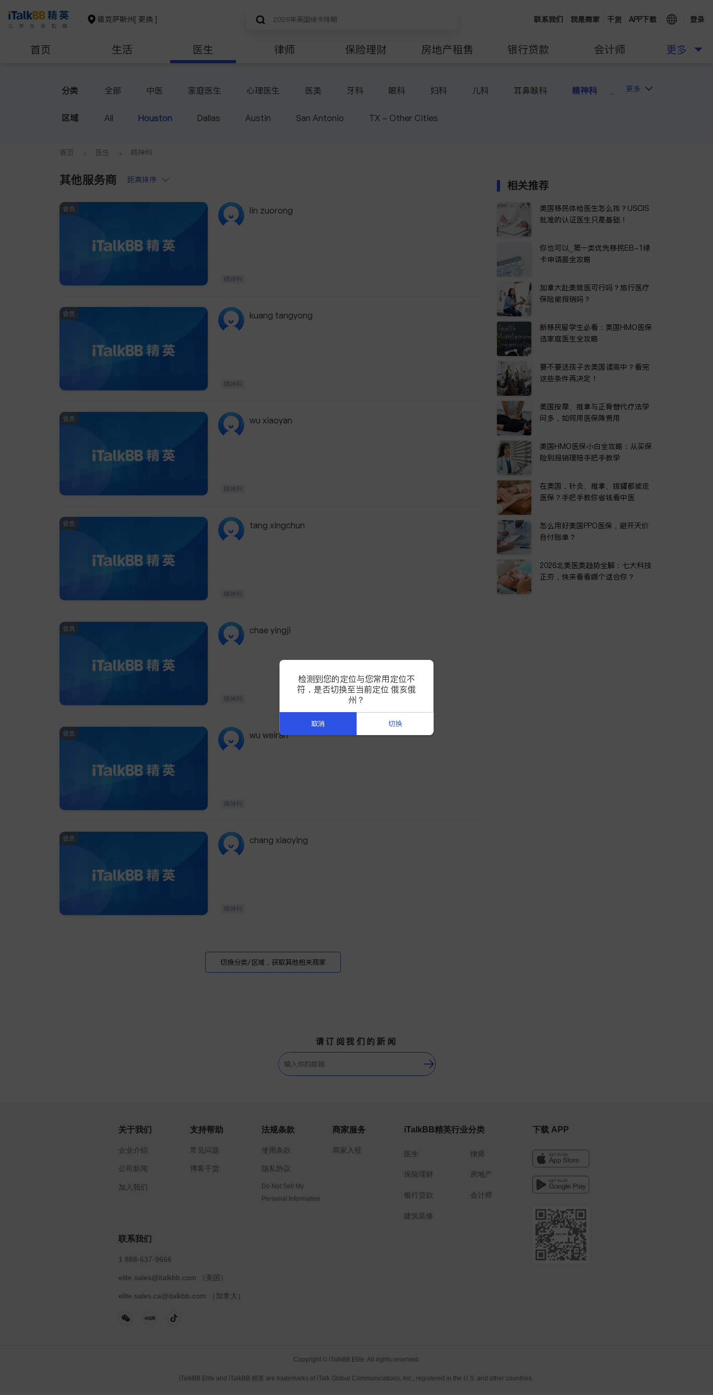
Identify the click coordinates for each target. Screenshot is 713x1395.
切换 (395, 724)
